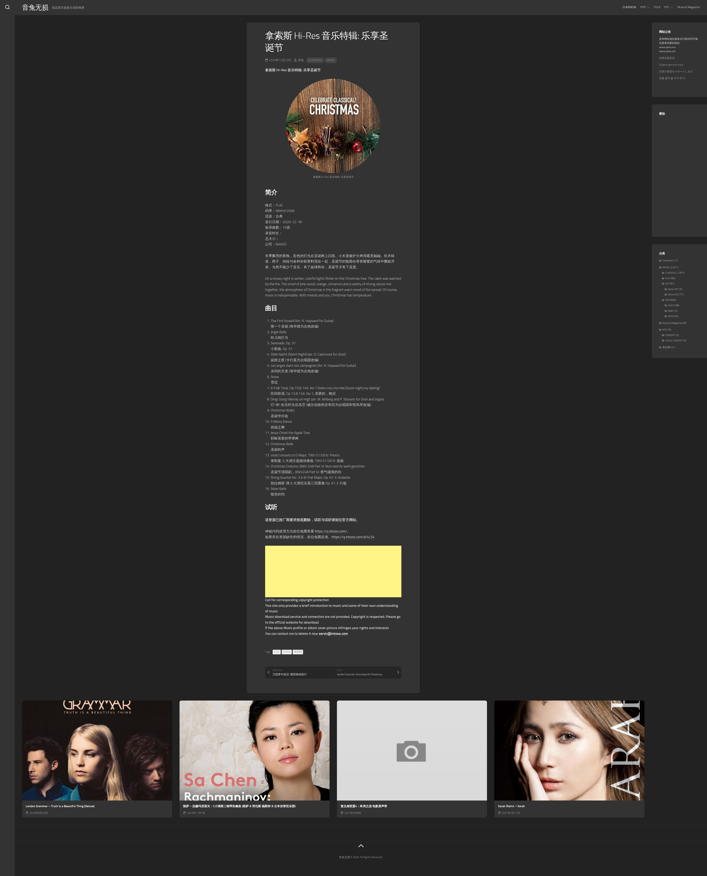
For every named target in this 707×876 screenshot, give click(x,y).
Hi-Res (287, 651)
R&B (670, 310)
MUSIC (331, 60)
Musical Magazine (688, 7)
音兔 (301, 60)
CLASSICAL (630, 7)
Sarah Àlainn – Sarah (511, 806)
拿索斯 (298, 651)
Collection (667, 260)
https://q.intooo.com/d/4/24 (353, 537)
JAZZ (670, 305)
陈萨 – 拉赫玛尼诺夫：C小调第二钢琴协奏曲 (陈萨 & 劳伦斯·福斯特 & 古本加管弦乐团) (239, 806)
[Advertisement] (333, 571)
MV (664, 329)
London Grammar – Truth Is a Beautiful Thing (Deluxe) (60, 806)
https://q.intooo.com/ (331, 531)
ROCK (671, 316)
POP (643, 7)
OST (666, 7)
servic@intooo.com (333, 634)
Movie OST (673, 294)
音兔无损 (35, 7)
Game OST (673, 289)
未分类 (666, 347)
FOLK (657, 7)
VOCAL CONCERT (674, 340)
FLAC (276, 651)
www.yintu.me (667, 47)
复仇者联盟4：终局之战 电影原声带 (364, 806)
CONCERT (670, 335)
